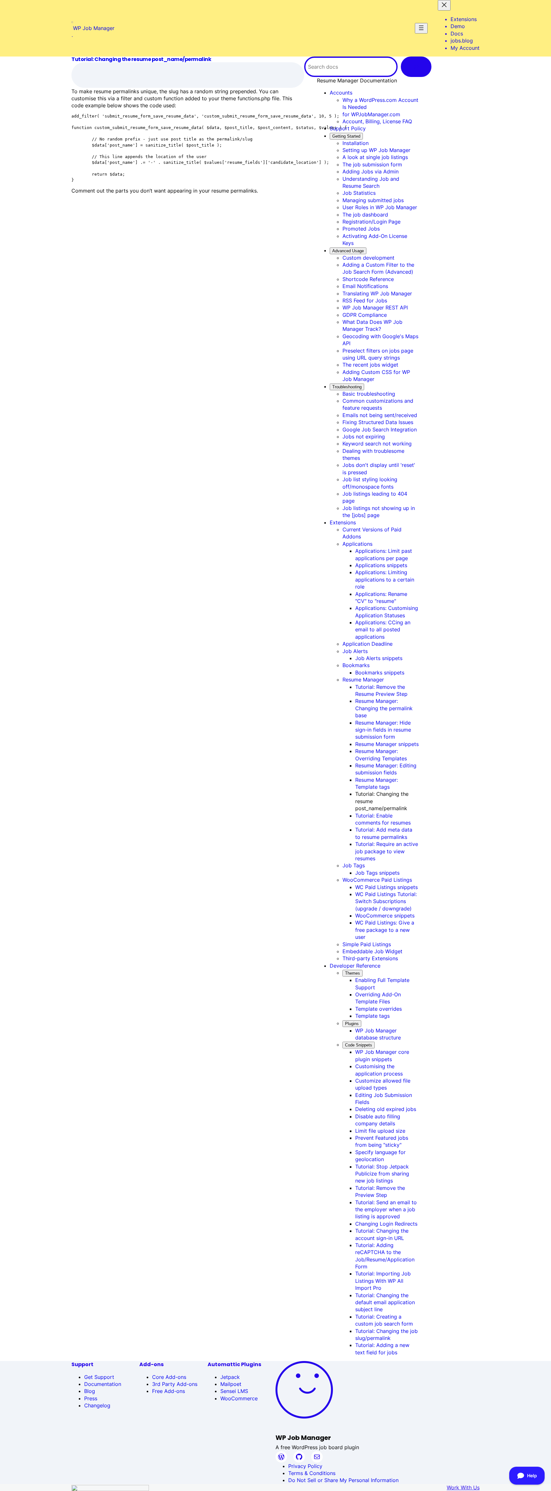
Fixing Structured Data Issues (377, 422)
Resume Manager (363, 679)
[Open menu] (421, 28)
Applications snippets (381, 565)
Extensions (343, 522)
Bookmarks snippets (379, 672)
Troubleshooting (347, 386)
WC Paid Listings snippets (386, 887)
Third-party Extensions (370, 958)
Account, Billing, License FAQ (377, 121)
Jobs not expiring (363, 436)
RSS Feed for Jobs (364, 300)
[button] (357, 80)
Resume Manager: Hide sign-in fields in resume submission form (383, 729)
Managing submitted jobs (373, 200)
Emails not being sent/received (379, 415)
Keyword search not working (377, 443)
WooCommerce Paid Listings (377, 880)
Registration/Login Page (371, 221)
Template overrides (378, 1009)
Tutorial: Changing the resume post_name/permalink (141, 59)
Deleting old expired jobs (385, 1109)
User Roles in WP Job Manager (379, 207)
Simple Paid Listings (366, 944)
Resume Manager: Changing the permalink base (384, 708)
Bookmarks (356, 665)
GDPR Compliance (364, 315)
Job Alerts (355, 651)
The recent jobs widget (370, 364)
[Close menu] (444, 5)
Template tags (372, 1016)
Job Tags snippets (377, 873)
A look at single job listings (375, 157)
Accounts (341, 92)
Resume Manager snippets (387, 744)
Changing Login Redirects (386, 1224)
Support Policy (348, 128)
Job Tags (353, 865)
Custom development (368, 258)
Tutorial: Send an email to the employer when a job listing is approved (386, 1209)
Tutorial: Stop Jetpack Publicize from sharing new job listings (382, 1173)
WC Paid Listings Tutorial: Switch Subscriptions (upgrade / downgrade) (386, 901)
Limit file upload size (380, 1131)
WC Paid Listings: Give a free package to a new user (384, 929)
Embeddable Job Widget (372, 951)
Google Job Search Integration (379, 429)
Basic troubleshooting (368, 394)
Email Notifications (365, 286)
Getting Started (346, 136)
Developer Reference (355, 965)
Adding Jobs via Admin (370, 171)
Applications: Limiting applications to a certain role (384, 579)
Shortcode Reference (368, 279)
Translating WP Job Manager (377, 293)
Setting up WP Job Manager (376, 150)
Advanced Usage (348, 250)
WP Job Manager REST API (375, 307)
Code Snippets (358, 1045)
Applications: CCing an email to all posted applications (382, 629)
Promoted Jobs (361, 228)
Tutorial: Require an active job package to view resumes (386, 851)
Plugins (352, 1023)
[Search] (416, 67)
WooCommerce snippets (385, 915)
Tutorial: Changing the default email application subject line (385, 1302)
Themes (352, 973)
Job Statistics (359, 193)
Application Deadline (367, 644)
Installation (355, 143)
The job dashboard (365, 214)
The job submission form (372, 164)
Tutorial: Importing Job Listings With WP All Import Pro (383, 1280)
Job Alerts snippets (378, 658)
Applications (357, 544)
